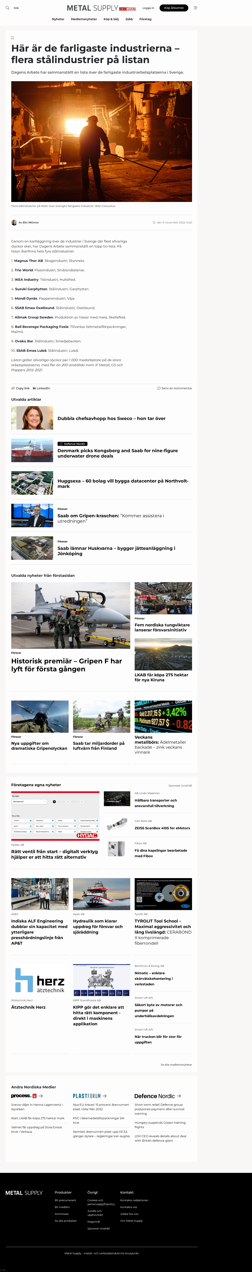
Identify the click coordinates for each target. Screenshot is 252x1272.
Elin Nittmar (31, 222)
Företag (145, 19)
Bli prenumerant (65, 1200)
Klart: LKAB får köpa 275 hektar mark (38, 1118)
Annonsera (61, 1214)
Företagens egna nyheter (36, 785)
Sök (16, 8)
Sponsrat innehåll (98, 1228)
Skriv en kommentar (177, 388)
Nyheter (58, 19)
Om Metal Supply (131, 1220)
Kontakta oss (128, 1207)
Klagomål (93, 1221)
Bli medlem (62, 1207)
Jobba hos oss (129, 1214)
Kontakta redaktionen (134, 1200)
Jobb (129, 19)
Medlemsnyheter (84, 19)
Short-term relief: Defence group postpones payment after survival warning (159, 1109)
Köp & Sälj (111, 19)
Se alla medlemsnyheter (176, 1064)
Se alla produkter (66, 1220)
